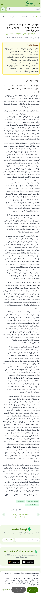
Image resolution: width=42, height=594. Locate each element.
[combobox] (25, 9)
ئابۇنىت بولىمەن (8, 540)
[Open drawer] (2, 3)
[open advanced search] (9, 9)
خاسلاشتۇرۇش (6, 590)
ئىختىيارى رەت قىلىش (18, 589)
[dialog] (20, 582)
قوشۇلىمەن (32, 589)
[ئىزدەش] (3, 9)
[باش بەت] (36, 16)
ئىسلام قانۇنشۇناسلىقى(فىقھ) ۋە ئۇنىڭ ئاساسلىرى (21, 34)
